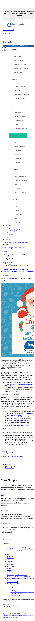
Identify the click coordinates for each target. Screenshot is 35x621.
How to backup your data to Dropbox (18, 576)
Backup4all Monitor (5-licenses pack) (19, 414)
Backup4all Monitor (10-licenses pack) (17, 420)
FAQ (2, 495)
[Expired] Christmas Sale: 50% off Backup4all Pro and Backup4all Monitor (17, 270)
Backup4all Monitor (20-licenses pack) (17, 425)
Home (8, 554)
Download (10, 564)
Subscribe (7, 606)
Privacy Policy (27, 615)
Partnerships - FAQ (12, 582)
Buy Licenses (11, 566)
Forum (9, 570)
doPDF (12, 549)
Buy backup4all (19, 248)
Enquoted (19, 551)
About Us (10, 556)
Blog (8, 571)
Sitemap (5, 617)
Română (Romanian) (16, 593)
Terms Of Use (17, 615)
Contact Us (10, 558)
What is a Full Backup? (14, 583)
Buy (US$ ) (9, 19)
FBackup (23, 547)
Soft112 (27, 549)
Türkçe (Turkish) (15, 595)
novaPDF (7, 549)
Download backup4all (7, 248)
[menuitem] (14, 229)
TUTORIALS (5, 524)
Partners (9, 559)
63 (9, 264)
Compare (9, 568)
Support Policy (7, 615)
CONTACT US (6, 539)
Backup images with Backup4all (17, 575)
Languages (10, 561)
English (12, 590)
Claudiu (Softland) (6, 262)
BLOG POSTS (5, 510)
